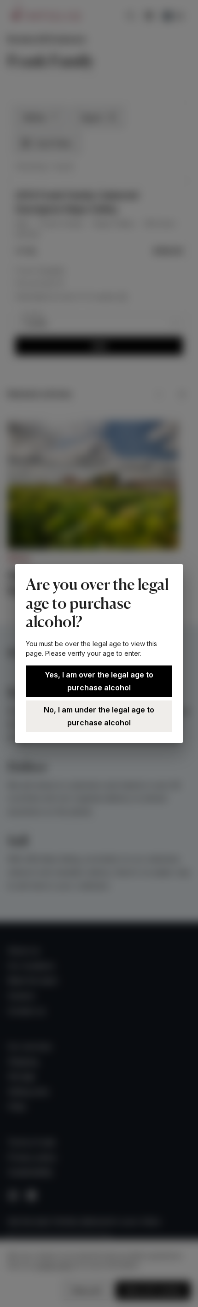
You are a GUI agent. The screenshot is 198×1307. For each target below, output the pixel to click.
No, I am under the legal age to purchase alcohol (99, 716)
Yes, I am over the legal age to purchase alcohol (99, 681)
